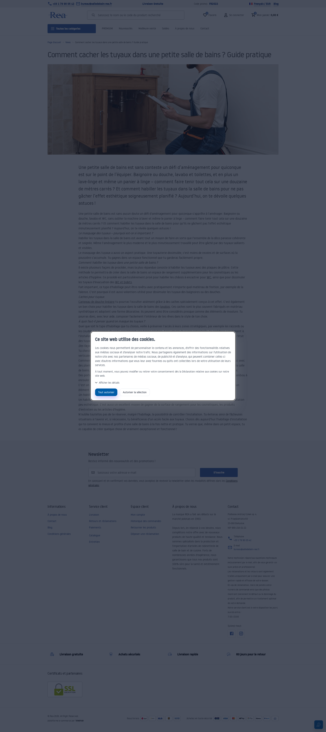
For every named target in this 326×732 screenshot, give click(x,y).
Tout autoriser (106, 392)
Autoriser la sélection (135, 392)
